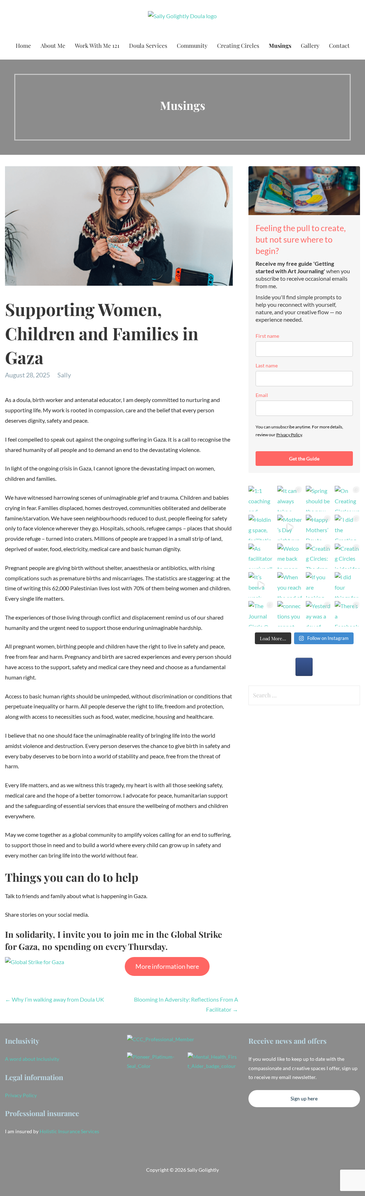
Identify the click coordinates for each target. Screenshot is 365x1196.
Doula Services (148, 45)
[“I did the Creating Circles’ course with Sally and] (347, 527)
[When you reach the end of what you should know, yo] (290, 584)
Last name (267, 365)
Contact (339, 45)
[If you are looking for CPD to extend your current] (318, 584)
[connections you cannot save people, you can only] (290, 613)
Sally (64, 375)
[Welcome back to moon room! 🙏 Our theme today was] (290, 556)
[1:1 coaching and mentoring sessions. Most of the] (261, 498)
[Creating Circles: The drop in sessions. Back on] (318, 556)
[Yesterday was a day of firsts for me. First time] (318, 613)
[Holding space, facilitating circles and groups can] (261, 527)
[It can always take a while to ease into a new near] (290, 498)
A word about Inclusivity (32, 1059)
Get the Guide (304, 459)
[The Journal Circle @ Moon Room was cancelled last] (261, 613)
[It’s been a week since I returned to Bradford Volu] (261, 584)
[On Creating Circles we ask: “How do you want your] (347, 498)
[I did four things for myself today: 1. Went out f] (347, 584)
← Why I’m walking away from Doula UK (54, 999)
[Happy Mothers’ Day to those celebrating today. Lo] (318, 527)
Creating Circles (238, 45)
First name (267, 336)
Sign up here (304, 1098)
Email (262, 395)
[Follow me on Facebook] (304, 667)
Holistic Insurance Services (69, 1131)
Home (23, 45)
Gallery (310, 45)
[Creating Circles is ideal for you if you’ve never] (347, 556)
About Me (53, 45)
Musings (280, 45)
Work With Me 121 (97, 45)
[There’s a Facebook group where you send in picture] (347, 613)
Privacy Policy (289, 434)
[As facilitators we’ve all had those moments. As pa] (261, 556)
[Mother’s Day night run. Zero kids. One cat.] (290, 527)
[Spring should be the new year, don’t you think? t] (318, 498)
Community (192, 45)
